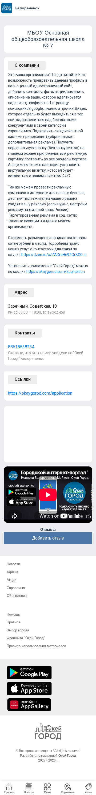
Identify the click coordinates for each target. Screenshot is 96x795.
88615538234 (21, 346)
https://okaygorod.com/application (55, 271)
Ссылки (23, 379)
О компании (27, 65)
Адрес (21, 292)
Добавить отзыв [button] (48, 538)
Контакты (25, 333)
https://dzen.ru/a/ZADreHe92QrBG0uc (53, 255)
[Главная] (48, 732)
